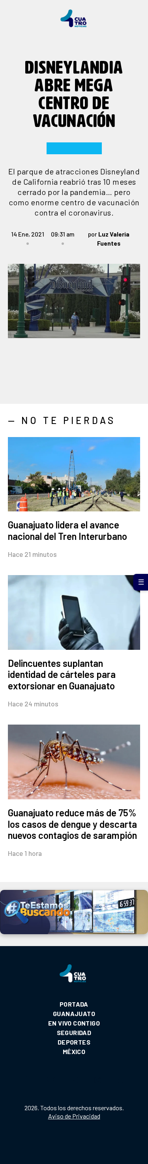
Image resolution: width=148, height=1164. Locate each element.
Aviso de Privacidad (74, 1116)
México (74, 1051)
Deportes (74, 1042)
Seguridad (74, 1032)
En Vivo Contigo (74, 1023)
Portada (74, 1004)
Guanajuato (74, 1013)
